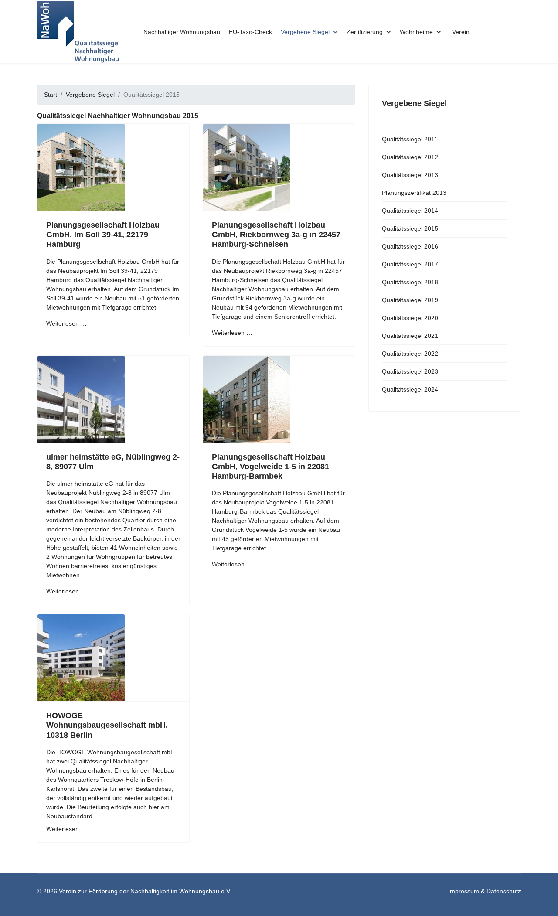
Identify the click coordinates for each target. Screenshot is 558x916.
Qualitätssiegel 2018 (410, 282)
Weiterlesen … (66, 323)
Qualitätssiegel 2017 (410, 264)
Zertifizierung (365, 31)
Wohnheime (416, 31)
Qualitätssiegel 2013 (410, 174)
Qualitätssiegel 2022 (410, 353)
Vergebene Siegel (305, 31)
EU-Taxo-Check (250, 31)
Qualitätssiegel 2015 (410, 228)
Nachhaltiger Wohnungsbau (181, 31)
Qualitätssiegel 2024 (410, 389)
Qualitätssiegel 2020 (410, 317)
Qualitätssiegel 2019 (410, 299)
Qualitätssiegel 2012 (410, 156)
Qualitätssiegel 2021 (410, 335)
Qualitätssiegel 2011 (410, 139)
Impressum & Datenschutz (484, 891)
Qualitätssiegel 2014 (410, 210)
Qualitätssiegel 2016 (410, 246)
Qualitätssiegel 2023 (410, 371)
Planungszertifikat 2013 (414, 192)
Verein (461, 31)
